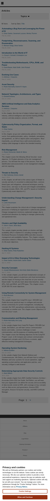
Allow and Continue (25, 497)
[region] (25, 480)
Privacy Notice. (22, 487)
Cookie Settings (25, 491)
